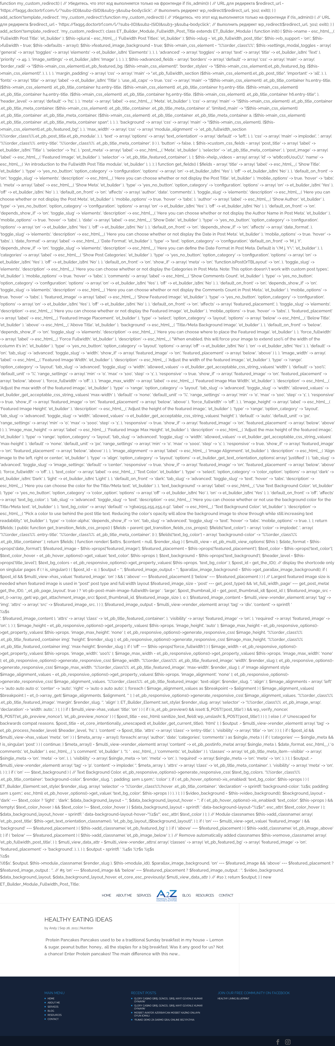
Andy (53, 928)
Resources (205, 895)
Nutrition (86, 928)
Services (144, 895)
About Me (124, 895)
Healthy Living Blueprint (233, 998)
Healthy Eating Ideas (78, 919)
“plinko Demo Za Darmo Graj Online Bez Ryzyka (164, 1020)
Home (106, 895)
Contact (226, 895)
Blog (186, 895)
